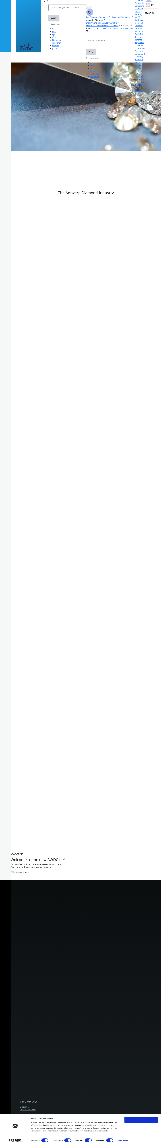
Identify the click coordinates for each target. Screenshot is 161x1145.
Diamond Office (50, 933)
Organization (49, 987)
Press (45, 1053)
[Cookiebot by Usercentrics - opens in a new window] (15, 1140)
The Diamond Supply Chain (55, 1026)
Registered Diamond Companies (140, 45)
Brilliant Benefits (50, 956)
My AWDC (47, 1099)
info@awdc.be (57, 896)
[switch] (67, 1140)
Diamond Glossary (51, 1030)
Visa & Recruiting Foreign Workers (58, 968)
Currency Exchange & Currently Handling (61, 964)
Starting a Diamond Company (139, 23)
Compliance (140, 6)
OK (141, 1120)
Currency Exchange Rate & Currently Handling (28, 159)
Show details (122, 1140)
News (45, 1049)
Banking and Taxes (51, 941)
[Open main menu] (88, 7)
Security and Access (52, 949)
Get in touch (48, 1103)
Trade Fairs (139, 34)
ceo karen (56, 43)
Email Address (14, 799)
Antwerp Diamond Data (53, 1018)
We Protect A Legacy (52, 972)
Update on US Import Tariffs (85, 194)
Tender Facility (49, 1003)
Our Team (47, 999)
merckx (55, 45)
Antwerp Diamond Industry (55, 1022)
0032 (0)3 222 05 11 (59, 894)
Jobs (45, 995)
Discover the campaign (18, 366)
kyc (53, 34)
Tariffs (46, 952)
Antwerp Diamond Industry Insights (48, 343)
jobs (54, 31)
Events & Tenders (51, 1045)
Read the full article (28, 540)
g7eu (54, 48)
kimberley (56, 40)
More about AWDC (40, 341)
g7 (53, 28)
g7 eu (54, 37)
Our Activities (49, 991)
